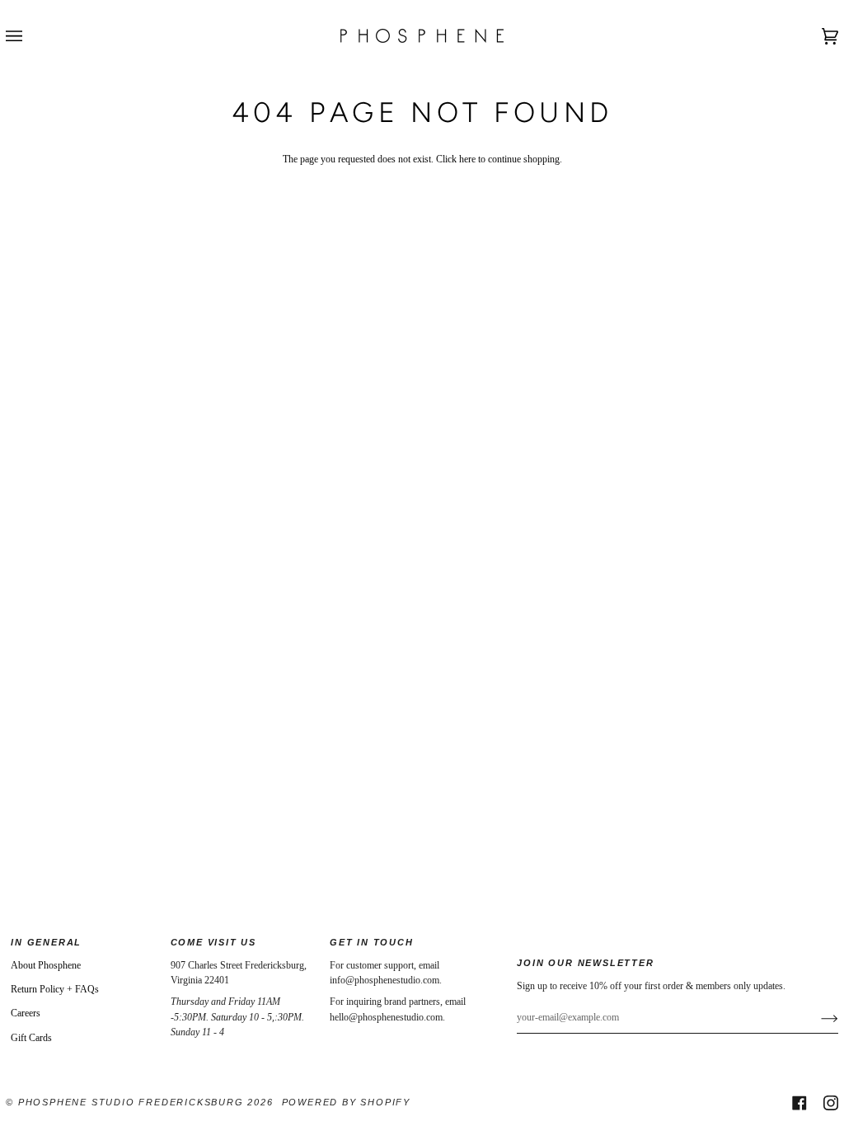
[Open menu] (30, 36)
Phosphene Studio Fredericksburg (133, 1102)
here (467, 159)
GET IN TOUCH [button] (372, 942)
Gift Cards (31, 1038)
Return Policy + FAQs (55, 989)
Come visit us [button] (213, 942)
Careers (25, 1013)
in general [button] (46, 942)
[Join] (816, 1018)
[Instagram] (830, 1103)
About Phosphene (46, 965)
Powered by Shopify (346, 1102)
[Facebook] (799, 1103)
